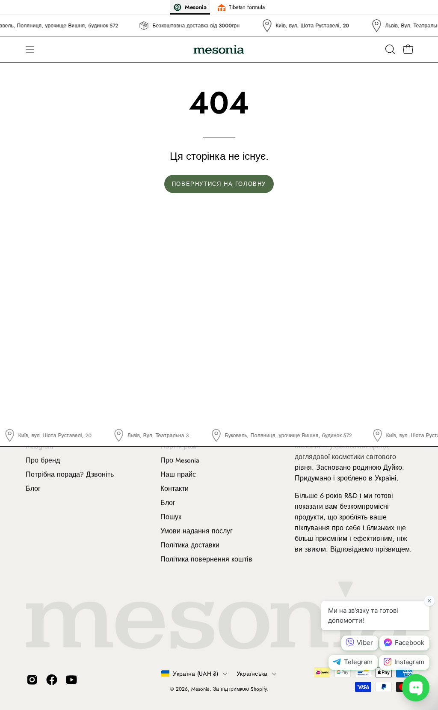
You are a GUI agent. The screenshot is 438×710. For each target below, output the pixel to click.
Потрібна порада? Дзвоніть (70, 474)
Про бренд (43, 460)
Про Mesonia (179, 460)
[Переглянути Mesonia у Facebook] (51, 679)
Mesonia (200, 689)
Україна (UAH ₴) (195, 673)
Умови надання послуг (196, 531)
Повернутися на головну (219, 184)
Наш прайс (178, 474)
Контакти (174, 488)
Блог (33, 488)
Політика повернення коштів (206, 559)
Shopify (258, 689)
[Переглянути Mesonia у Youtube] (71, 679)
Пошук (170, 517)
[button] (389, 49)
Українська (252, 673)
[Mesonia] (219, 49)
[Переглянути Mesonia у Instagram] (32, 679)
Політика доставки (189, 545)
